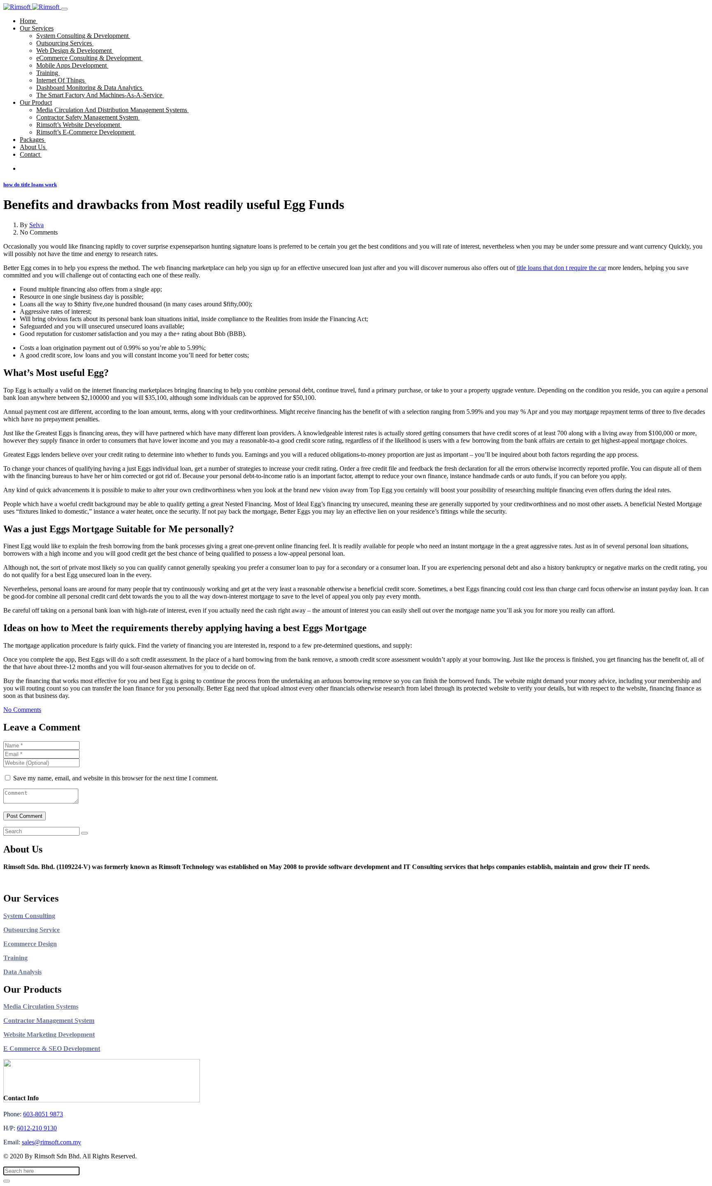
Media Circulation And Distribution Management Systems (112, 109)
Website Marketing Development (49, 1034)
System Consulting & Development (83, 35)
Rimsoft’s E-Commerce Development (86, 132)
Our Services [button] (37, 28)
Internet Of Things (61, 80)
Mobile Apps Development (72, 65)
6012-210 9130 (37, 1128)
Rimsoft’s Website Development (79, 124)
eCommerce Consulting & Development (89, 57)
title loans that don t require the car (561, 267)
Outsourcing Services (65, 43)
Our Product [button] (36, 102)
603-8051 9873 (43, 1114)
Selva (36, 224)
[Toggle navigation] (64, 9)
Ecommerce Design (30, 943)
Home (28, 20)
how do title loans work (30, 184)
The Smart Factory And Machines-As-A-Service (100, 95)
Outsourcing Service (31, 929)
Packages (33, 139)
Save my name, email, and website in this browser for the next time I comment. (115, 778)
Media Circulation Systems (40, 1006)
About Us (33, 146)
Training (48, 72)
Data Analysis (22, 971)
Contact (31, 154)
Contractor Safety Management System (88, 117)
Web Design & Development (74, 50)
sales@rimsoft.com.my (51, 1142)
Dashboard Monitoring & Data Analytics (90, 87)
